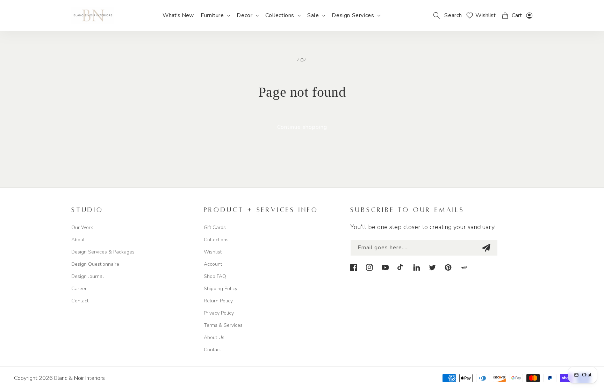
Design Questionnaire (95, 264)
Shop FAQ (215, 276)
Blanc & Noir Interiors (79, 378)
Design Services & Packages (103, 252)
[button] (215, 15)
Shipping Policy (220, 288)
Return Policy (218, 300)
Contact (79, 300)
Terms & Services (223, 325)
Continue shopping (302, 127)
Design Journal (87, 276)
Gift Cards (215, 227)
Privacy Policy (219, 313)
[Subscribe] (486, 248)
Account (213, 264)
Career (79, 288)
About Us (214, 337)
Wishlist (213, 252)
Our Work (82, 227)
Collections (216, 239)
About (78, 239)
